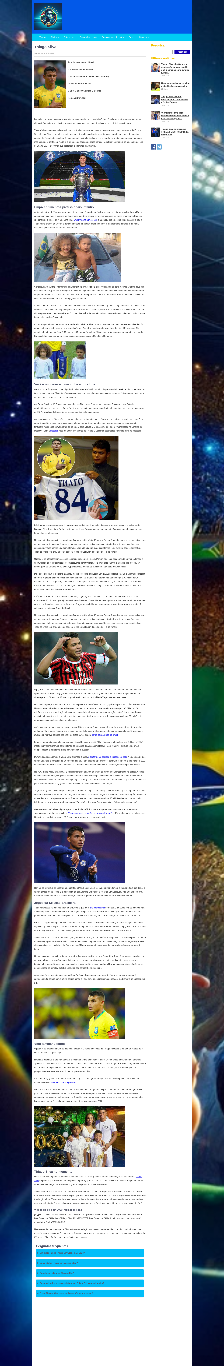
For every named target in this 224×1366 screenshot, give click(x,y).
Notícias (55, 37)
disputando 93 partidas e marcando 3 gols (107, 757)
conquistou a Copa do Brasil (105, 735)
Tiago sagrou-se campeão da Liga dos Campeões (91, 813)
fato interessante (97, 908)
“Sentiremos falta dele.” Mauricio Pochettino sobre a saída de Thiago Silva (175, 116)
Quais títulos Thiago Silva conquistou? (59, 1263)
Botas (131, 37)
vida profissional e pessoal (63, 1082)
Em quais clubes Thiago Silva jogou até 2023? (62, 1253)
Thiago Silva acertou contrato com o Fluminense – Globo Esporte (174, 99)
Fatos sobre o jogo (88, 37)
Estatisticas (69, 37)
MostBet (54, 431)
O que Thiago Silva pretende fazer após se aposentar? (66, 1293)
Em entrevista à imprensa (85, 220)
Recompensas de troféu (113, 37)
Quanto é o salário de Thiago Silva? (57, 1273)
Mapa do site (145, 37)
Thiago (42, 37)
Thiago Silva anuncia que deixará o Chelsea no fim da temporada (174, 132)
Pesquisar (158, 45)
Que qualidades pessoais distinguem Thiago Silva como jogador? (72, 1283)
